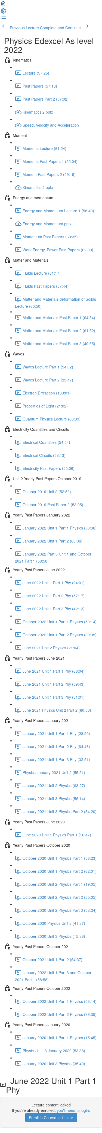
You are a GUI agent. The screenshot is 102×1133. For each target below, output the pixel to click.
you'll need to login (73, 1110)
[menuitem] (3, 12)
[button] (3, 5)
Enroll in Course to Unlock (51, 1117)
